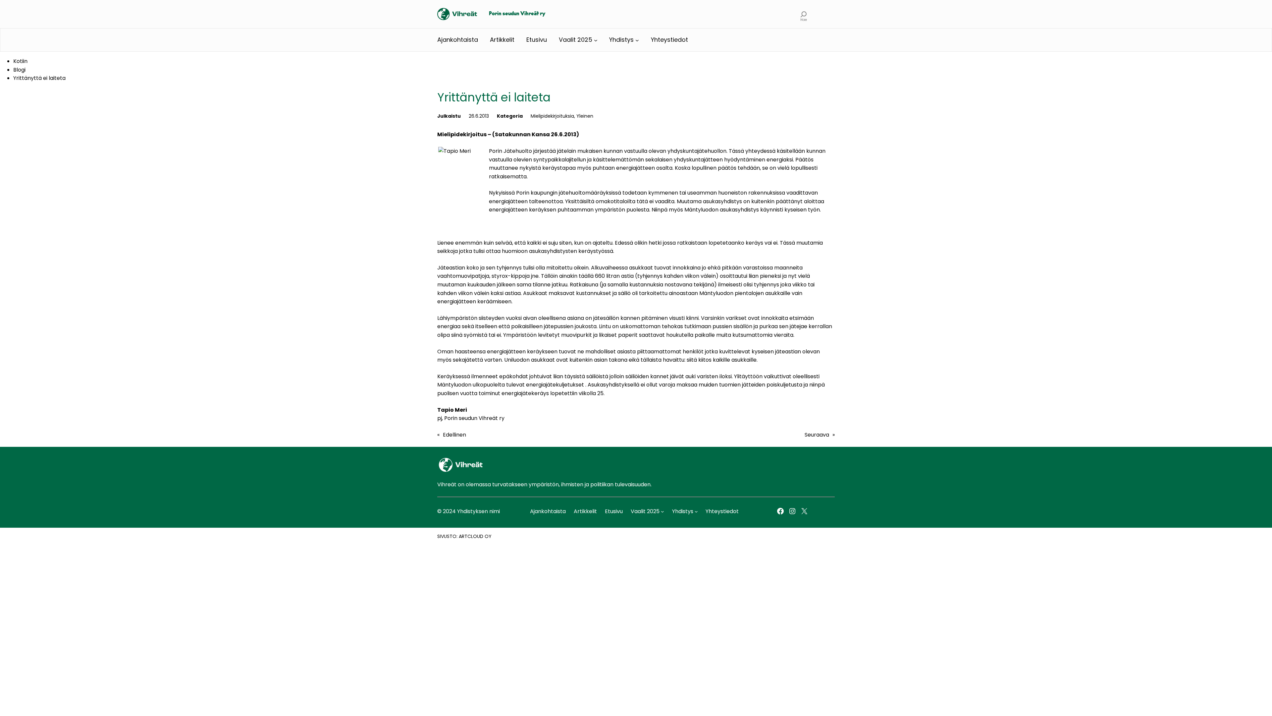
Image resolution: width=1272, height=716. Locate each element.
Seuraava (817, 435)
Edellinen (454, 435)
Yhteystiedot (669, 39)
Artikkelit (502, 39)
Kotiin (20, 61)
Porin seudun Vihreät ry (517, 14)
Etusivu (536, 39)
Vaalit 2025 (575, 39)
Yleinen (584, 116)
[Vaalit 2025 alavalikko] (596, 40)
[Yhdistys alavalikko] (637, 40)
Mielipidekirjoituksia (552, 116)
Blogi (19, 70)
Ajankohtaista (457, 39)
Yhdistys (621, 39)
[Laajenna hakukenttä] (804, 14)
